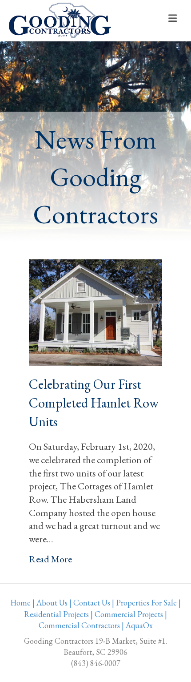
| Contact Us (89, 602)
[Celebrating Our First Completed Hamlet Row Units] (95, 311)
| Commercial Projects (127, 614)
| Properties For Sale (144, 602)
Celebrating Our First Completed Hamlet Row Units (94, 402)
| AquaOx (137, 625)
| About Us (50, 602)
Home (20, 602)
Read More (50, 559)
